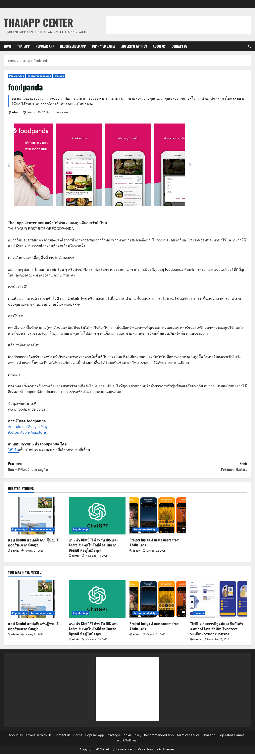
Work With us (127, 740)
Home (7, 46)
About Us (159, 46)
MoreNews (145, 749)
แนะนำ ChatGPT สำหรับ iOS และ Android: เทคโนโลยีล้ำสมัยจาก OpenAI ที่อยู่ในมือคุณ (93, 544)
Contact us (179, 46)
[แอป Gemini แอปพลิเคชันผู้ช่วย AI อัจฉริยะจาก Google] (36, 515)
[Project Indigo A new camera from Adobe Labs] (157, 515)
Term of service (188, 735)
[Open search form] (249, 46)
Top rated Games (103, 46)
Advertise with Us (134, 46)
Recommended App (73, 46)
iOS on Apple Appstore (27, 432)
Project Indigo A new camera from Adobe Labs (154, 542)
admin (16, 112)
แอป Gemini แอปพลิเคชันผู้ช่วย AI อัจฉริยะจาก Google (33, 542)
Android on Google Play (28, 426)
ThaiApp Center (38, 22)
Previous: (28, 466)
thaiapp (59, 75)
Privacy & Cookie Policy (124, 735)
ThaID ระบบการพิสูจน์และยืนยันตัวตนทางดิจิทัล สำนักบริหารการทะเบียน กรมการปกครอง (216, 628)
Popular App (45, 46)
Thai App (23, 46)
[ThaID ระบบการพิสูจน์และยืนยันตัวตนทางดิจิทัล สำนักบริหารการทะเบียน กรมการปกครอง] (218, 599)
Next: (234, 466)
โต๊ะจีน (13, 449)
